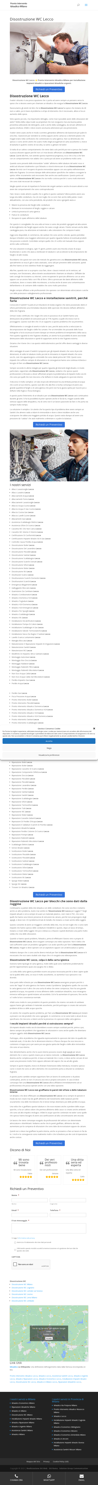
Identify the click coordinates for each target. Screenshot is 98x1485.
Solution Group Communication (73, 1468)
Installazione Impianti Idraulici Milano (27, 1419)
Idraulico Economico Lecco (50, 1379)
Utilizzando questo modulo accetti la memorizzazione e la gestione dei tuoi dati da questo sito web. (47, 1249)
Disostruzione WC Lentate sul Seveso (27, 1291)
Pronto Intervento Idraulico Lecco (24, 1376)
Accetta (49, 741)
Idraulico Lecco (45, 1376)
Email (15, 1210)
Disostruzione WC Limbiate (23, 1301)
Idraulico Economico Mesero (65, 1431)
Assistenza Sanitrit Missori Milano (67, 1449)
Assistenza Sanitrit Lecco (62, 1376)
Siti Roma (53, 1468)
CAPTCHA (16, 1257)
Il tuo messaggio (20, 1220)
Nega (49, 748)
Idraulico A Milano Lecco (47, 1382)
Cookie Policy (48, 1334)
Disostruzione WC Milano (22, 1284)
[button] (94, 728)
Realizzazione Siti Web (37, 1468)
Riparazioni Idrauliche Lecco (69, 1382)
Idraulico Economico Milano (23, 1403)
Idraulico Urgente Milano (22, 1426)
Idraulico (14, 1367)
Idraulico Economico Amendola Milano (70, 1435)
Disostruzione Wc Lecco (26, 1382)
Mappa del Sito (33, 1461)
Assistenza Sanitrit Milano (22, 1430)
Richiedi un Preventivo (49, 89)
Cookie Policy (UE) (61, 1461)
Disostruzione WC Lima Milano (24, 1297)
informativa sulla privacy (26, 1238)
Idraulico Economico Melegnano (67, 1427)
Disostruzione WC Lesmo (22, 1294)
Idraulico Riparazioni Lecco (27, 1379)
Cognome (53, 1204)
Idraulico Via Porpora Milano (65, 1405)
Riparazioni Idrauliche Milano (23, 1407)
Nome (15, 1195)
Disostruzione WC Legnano (23, 1287)
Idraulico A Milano (19, 1411)
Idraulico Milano (18, 1434)
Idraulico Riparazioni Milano (23, 1422)
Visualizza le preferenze (49, 755)
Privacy (46, 1461)
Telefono (55, 1210)
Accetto (49, 1338)
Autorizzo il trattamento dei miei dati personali (34, 1242)
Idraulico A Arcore (61, 1439)
